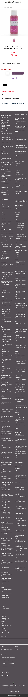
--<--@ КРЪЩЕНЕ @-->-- (7, 183)
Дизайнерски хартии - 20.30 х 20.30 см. (6, 381)
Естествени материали (7, 589)
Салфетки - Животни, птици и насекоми (20, 361)
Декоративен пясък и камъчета (6, 293)
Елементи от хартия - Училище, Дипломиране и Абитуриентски (7, 416)
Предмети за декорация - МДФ (21, 285)
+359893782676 (10, 663)
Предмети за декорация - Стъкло (21, 295)
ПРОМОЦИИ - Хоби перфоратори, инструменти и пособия (7, 146)
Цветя (17, 455)
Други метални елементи (5, 609)
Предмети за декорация (7, 226)
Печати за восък (19, 269)
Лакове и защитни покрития (5, 363)
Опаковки (17, 189)
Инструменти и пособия (7, 372)
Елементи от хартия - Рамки (6, 434)
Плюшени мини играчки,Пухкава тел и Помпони (6, 620)
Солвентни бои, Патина (7, 272)
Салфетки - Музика (20, 369)
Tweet (12, 84)
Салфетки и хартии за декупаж (20, 476)
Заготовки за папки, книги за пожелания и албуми (21, 127)
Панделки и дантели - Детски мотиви (20, 243)
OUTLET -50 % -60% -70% (7, 162)
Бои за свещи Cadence (7, 270)
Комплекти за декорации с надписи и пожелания (7, 592)
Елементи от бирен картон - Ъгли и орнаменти (7, 495)
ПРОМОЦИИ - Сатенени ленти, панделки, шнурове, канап (7, 130)
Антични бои (5, 253)
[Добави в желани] (25, 68)
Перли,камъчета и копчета (21, 250)
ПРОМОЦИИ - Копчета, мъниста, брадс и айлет (7, 134)
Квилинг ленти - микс (21, 139)
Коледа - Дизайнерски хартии (20, 497)
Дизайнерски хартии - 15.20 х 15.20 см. (6, 378)
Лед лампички (5, 595)
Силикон (18, 168)
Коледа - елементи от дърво (21, 526)
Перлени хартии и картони (19, 420)
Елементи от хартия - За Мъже (7, 444)
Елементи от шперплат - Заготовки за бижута (7, 563)
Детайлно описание (8, 91)
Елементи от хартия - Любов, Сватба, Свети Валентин (6, 426)
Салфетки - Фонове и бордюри (20, 392)
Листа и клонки (19, 457)
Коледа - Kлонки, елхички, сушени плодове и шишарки (21, 561)
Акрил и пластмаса (6, 581)
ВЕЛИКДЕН (17, 468)
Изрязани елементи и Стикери (20, 131)
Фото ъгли (18, 170)
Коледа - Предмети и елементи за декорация (20, 555)
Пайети (3, 288)
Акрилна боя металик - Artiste (7, 7)
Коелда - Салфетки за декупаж (20, 494)
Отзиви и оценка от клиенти (10, 98)
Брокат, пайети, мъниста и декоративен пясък (7, 282)
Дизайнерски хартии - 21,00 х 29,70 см (6, 388)
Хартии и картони (20, 422)
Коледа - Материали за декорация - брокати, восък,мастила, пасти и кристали (20, 540)
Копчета (17, 256)
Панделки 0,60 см (21, 223)
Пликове (18, 123)
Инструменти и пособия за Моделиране (21, 447)
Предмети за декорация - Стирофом (21, 292)
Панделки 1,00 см (21, 225)
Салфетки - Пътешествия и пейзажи (21, 376)
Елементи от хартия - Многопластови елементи (7, 465)
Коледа (3, 214)
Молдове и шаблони (6, 317)
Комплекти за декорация (20, 151)
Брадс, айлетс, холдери (6, 229)
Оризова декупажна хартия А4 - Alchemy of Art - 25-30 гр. (7, 333)
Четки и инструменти (21, 345)
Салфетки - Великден (20, 355)
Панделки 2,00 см (21, 227)
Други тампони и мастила (19, 411)
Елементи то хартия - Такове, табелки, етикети (6, 461)
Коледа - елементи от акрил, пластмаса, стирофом (21, 513)
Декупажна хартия (6, 329)
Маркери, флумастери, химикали (20, 211)
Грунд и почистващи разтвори (20, 338)
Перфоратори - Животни (21, 329)
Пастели (18, 216)
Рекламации (3, 652)
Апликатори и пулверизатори (18, 402)
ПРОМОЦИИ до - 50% (6, 115)
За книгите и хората (6, 208)
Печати (16, 259)
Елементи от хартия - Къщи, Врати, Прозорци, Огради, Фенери (6, 452)
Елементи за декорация (7, 221)
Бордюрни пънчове (20, 312)
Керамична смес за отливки (5, 303)
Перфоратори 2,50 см (20, 307)
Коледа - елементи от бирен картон (21, 506)
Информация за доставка (6, 649)
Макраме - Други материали (19, 186)
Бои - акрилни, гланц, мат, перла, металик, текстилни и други (7, 233)
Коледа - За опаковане (21, 557)
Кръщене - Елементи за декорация (7, 191)
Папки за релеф (5, 632)
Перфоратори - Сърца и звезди (20, 321)
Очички (3, 614)
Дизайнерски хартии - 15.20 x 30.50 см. (6, 392)
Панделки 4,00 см (21, 232)
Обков (4, 604)
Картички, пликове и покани (6, 211)
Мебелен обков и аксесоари (21, 191)
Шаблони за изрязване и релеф (20, 465)
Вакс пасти (4, 353)
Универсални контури (7, 274)
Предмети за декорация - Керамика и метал (21, 288)
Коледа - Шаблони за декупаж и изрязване (20, 571)
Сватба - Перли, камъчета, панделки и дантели (6, 180)
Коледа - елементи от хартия (21, 509)
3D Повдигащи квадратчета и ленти (19, 161)
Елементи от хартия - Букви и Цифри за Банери (7, 409)
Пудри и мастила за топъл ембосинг (6, 635)
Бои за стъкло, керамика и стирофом (7, 265)
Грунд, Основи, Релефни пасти (7, 356)
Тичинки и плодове (20, 460)
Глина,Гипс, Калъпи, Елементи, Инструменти (6, 299)
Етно (2, 216)
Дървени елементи (6, 583)
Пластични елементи (6, 311)
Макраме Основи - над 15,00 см (20, 182)
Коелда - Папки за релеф (21, 548)
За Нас (2, 646)
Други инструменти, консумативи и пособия (20, 450)
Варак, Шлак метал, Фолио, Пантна (6, 360)
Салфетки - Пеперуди (20, 371)
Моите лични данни (14, 691)
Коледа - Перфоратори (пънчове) (20, 551)
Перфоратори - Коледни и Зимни (21, 332)
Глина (3, 319)
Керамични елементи (6, 305)
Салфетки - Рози (19, 373)
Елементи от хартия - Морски (6, 448)
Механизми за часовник (7, 611)
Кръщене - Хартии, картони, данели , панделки (5, 196)
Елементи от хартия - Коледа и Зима (6, 479)
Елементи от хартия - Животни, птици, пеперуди (6, 421)
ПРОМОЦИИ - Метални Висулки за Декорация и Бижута (7, 158)
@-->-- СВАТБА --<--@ (6, 164)
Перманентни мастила (21, 405)
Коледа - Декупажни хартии (20, 490)
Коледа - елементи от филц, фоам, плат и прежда (21, 522)
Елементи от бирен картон (7, 482)
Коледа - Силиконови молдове (20, 568)
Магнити (5, 601)
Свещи (16, 351)
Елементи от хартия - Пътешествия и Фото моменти (6, 457)
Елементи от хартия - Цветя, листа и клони (6, 437)
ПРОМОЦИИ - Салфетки (7, 142)
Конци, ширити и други (21, 240)
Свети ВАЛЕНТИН (19, 462)
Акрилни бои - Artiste (7, 244)
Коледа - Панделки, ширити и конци (20, 546)
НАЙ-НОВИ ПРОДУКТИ (6, 113)
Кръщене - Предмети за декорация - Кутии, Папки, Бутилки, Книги (7, 187)
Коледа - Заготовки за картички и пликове (20, 486)
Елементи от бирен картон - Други (5, 526)
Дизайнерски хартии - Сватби (6, 399)
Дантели (18, 238)
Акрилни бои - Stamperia (7, 236)
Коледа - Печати (19, 564)
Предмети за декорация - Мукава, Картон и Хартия (21, 281)
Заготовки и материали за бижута (21, 115)
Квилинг (17, 133)
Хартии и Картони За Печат (20, 428)
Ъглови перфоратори (20, 314)
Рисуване (17, 335)
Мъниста (4, 290)
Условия (16, 649)
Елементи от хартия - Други (6, 468)
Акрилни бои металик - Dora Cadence (6, 251)
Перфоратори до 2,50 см (21, 305)
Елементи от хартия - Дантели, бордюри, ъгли (6, 430)
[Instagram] (5, 669)
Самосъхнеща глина (7, 321)
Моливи (18, 214)
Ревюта (4, 95)
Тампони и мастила (19, 399)
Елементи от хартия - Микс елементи (6, 476)
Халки (4, 606)
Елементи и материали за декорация (7, 579)
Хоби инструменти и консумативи (19, 431)
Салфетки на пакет (20, 397)
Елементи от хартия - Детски (6, 412)
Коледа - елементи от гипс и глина (21, 518)
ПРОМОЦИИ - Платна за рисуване (7, 151)
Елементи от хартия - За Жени (7, 441)
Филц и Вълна (18, 414)
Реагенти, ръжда (5, 276)
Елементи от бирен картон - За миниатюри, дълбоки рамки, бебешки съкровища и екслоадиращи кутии (6, 532)
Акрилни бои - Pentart (7, 238)
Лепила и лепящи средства (21, 153)
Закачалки (18, 195)
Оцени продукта (5, 87)
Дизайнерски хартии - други (6, 396)
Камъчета (18, 254)
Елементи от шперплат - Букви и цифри (7, 556)
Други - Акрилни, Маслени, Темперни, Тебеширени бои (5, 257)
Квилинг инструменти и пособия (21, 443)
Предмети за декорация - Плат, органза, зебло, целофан (21, 300)
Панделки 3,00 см (21, 229)
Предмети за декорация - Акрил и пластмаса (21, 274)
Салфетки (17, 353)
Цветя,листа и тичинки (20, 453)
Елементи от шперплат (6, 553)
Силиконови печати (20, 264)
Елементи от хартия (5, 405)
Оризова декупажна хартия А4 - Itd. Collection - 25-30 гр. (6, 338)
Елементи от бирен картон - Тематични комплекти (5, 542)
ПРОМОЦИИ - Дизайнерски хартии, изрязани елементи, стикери (6, 124)
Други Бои (4, 278)
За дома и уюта (5, 206)
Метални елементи (6, 597)
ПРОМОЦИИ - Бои (6, 137)
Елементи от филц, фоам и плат (7, 587)
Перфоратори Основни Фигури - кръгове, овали (20, 317)
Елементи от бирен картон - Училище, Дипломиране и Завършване (5, 503)
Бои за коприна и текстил (7, 267)
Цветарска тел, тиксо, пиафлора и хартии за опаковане (6, 627)
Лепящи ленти (19, 157)
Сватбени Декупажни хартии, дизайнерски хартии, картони (6, 168)
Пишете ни (3, 654)
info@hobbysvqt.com (10, 660)
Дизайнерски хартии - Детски (6, 403)
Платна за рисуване (20, 340)
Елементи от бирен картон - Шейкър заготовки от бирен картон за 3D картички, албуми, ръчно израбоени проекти (7, 548)
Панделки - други (21, 234)
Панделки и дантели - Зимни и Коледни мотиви (21, 247)
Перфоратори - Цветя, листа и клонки (20, 324)
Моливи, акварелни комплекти (20, 348)
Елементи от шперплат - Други (7, 575)
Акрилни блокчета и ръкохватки (20, 262)
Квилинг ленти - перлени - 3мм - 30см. (21, 142)
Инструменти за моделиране (5, 314)
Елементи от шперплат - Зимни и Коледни (7, 571)
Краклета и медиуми (6, 368)
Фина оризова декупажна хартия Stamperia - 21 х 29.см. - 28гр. (7, 343)
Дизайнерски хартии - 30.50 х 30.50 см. (6, 385)
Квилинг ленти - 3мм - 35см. (20, 136)
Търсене (16, 646)
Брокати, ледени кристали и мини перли (6, 285)
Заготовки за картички (21, 121)
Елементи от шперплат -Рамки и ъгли (6, 559)
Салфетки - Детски (20, 357)
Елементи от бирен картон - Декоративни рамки (6, 486)
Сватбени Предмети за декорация (6, 172)
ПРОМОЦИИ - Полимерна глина (5, 154)
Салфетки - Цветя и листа (21, 384)
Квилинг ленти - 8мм (20, 145)
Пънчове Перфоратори (20, 303)
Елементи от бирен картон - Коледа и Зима (6, 538)
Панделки (18, 221)
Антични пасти (5, 351)
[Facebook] (2, 669)
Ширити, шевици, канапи (5, 224)
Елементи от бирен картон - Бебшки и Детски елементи (7, 509)
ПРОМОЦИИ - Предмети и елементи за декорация (7, 140)
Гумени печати (19, 266)
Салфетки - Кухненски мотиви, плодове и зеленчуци (20, 381)
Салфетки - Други (20, 394)
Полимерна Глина (7, 323)
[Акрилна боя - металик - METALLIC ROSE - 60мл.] (14, 35)
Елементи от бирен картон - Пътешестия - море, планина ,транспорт (7, 522)
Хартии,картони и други (20, 417)
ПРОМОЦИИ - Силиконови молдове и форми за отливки (6, 119)
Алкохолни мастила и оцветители (6, 261)
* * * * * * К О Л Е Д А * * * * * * (21, 483)
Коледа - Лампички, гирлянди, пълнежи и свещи (20, 535)
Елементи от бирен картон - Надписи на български (5, 491)
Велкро (17, 165)
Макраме (17, 172)
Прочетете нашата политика (14, 687)
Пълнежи (4, 616)
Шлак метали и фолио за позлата (21, 479)
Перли (17, 252)
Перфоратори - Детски (21, 327)
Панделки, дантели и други (21, 219)
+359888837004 (10, 666)
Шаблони (4, 370)
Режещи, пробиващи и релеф (20, 440)
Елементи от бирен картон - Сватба (5, 498)
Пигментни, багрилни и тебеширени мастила (21, 408)
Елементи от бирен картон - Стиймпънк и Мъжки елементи (6, 517)
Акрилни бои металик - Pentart (6, 241)
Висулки (2, 296)
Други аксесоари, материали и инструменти (21, 201)
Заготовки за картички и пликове (20, 119)
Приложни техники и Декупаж (5, 327)
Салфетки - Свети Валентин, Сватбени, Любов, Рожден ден (20, 388)
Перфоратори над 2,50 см (21, 309)
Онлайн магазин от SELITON (14, 695)
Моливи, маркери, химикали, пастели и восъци (19, 205)
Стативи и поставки (20, 343)
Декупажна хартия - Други (7, 348)
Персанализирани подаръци (5, 203)
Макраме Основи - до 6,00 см (20, 175)
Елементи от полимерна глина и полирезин (7, 308)
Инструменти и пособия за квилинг (21, 148)
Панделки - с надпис (21, 236)
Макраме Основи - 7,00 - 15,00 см (21, 179)
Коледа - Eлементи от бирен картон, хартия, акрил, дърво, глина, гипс (21, 501)
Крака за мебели (19, 197)
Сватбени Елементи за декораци (6, 176)
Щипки (3, 623)
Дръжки (18, 193)
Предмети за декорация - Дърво (21, 278)
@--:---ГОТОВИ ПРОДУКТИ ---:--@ (5, 200)
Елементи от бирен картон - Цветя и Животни (7, 513)
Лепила (3, 366)
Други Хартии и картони (21, 424)
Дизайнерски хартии (6, 218)
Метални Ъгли (6, 599)
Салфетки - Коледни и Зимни (20, 364)
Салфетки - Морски (20, 367)
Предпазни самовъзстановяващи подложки (19, 436)
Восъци (17, 208)
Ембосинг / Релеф (5, 630)
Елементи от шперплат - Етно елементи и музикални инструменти (7, 567)
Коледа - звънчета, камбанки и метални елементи (20, 530)
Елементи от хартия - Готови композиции (6, 472)
